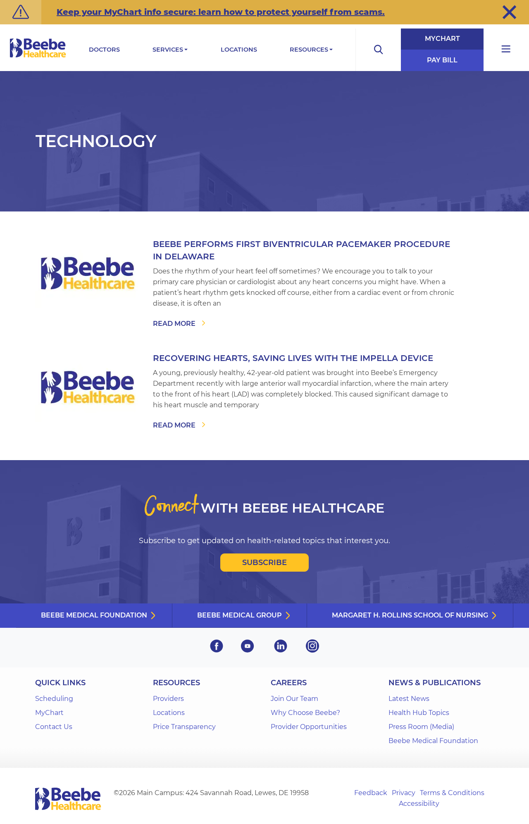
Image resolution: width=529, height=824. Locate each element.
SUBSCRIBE (264, 562)
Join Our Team (294, 699)
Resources (309, 49)
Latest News (408, 699)
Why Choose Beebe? (305, 713)
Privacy (403, 793)
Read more (174, 324)
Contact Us (53, 727)
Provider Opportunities (309, 727)
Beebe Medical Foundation (94, 615)
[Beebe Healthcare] (38, 57)
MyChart (442, 39)
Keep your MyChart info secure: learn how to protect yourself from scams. (221, 12)
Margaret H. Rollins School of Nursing (410, 615)
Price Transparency (184, 727)
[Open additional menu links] (506, 49)
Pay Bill (442, 60)
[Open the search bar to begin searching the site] (378, 49)
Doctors (104, 49)
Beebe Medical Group (239, 615)
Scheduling (54, 699)
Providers (168, 699)
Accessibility (419, 803)
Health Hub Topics (418, 713)
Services (168, 49)
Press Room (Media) (421, 727)
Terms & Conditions (452, 793)
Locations (239, 49)
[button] (509, 12)
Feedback (370, 793)
